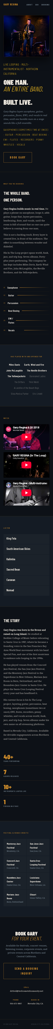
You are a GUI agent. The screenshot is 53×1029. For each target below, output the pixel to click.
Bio (37, 4)
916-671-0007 (16, 1003)
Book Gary (18, 157)
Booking (45, 4)
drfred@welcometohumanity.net (26, 991)
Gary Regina (11, 4)
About (29, 4)
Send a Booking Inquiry (26, 971)
